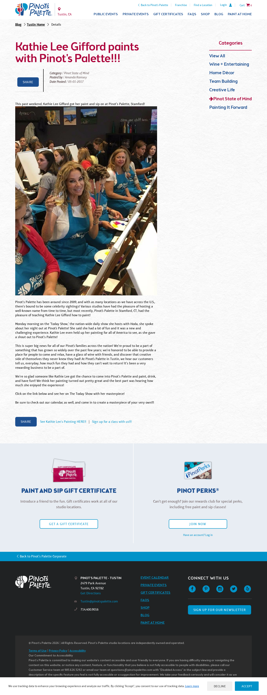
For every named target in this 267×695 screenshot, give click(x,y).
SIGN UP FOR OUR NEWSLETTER (219, 610)
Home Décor (221, 73)
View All (217, 56)
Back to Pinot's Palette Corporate (43, 556)
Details (56, 24)
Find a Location (203, 5)
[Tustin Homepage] (33, 9)
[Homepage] (44, 582)
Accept (247, 686)
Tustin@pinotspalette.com (99, 601)
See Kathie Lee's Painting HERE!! (63, 422)
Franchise (181, 5)
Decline (220, 686)
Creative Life (222, 90)
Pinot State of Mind (232, 99)
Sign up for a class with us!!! (112, 422)
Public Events (106, 14)
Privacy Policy (58, 651)
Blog (218, 14)
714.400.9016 (89, 609)
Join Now (197, 524)
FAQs (192, 14)
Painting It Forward (228, 108)
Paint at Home (240, 14)
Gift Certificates (168, 14)
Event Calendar (155, 578)
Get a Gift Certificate (69, 524)
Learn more (192, 686)
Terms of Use (38, 651)
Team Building (223, 82)
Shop (205, 14)
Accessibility (77, 651)
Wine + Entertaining (229, 64)
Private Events (136, 14)
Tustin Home (36, 24)
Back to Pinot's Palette (154, 5)
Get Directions (91, 593)
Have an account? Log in (198, 535)
